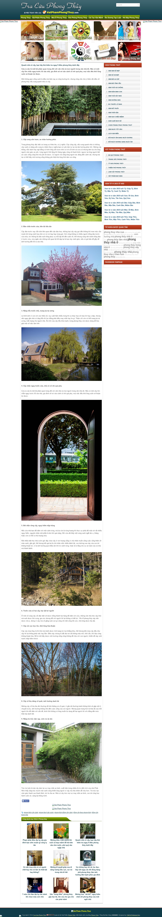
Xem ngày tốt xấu (115, 129)
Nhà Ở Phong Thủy (59, 18)
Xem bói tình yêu (114, 83)
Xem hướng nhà (114, 100)
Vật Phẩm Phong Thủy (41, 18)
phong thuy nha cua (114, 232)
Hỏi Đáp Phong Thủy (131, 18)
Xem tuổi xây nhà (115, 96)
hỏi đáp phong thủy (114, 250)
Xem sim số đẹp (114, 71)
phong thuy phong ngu (126, 243)
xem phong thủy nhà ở (131, 254)
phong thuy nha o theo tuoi (121, 253)
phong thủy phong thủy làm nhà (113, 245)
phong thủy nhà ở (124, 236)
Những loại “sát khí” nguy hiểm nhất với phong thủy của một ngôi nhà (87, 896)
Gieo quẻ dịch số (115, 121)
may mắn (136, 243)
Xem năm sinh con (115, 91)
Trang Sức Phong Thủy (117, 159)
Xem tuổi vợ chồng (115, 87)
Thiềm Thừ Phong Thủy (117, 167)
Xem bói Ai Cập (113, 79)
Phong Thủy (26, 18)
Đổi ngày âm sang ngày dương (120, 137)
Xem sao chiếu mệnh (116, 117)
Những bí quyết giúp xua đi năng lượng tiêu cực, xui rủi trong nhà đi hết (61, 869)
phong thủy (109, 256)
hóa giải (134, 232)
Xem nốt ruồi (113, 108)
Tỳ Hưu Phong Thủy (115, 163)
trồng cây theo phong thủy (82, 812)
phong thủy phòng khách (128, 250)
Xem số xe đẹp (113, 75)
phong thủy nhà (123, 251)
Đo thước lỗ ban (115, 104)
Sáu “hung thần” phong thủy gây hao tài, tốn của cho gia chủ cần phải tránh (61, 896)
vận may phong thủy (116, 247)
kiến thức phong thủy (127, 234)
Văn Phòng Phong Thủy (77, 18)
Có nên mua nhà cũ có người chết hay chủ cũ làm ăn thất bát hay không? (34, 869)
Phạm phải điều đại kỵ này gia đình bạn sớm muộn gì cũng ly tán (34, 842)
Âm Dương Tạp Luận (113, 18)
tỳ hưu (114, 234)
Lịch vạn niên (113, 133)
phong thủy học (120, 257)
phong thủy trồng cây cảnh (63, 812)
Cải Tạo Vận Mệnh (96, 18)
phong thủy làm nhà (117, 239)
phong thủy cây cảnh (31, 812)
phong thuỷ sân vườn (46, 812)
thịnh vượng (128, 232)
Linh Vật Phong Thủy (116, 172)
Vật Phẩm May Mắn (115, 176)
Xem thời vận (113, 112)
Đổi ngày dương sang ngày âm (120, 142)
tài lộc (118, 234)
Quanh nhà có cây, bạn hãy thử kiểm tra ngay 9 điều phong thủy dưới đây (87, 842)
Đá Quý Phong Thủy (116, 155)
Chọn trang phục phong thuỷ (120, 125)
